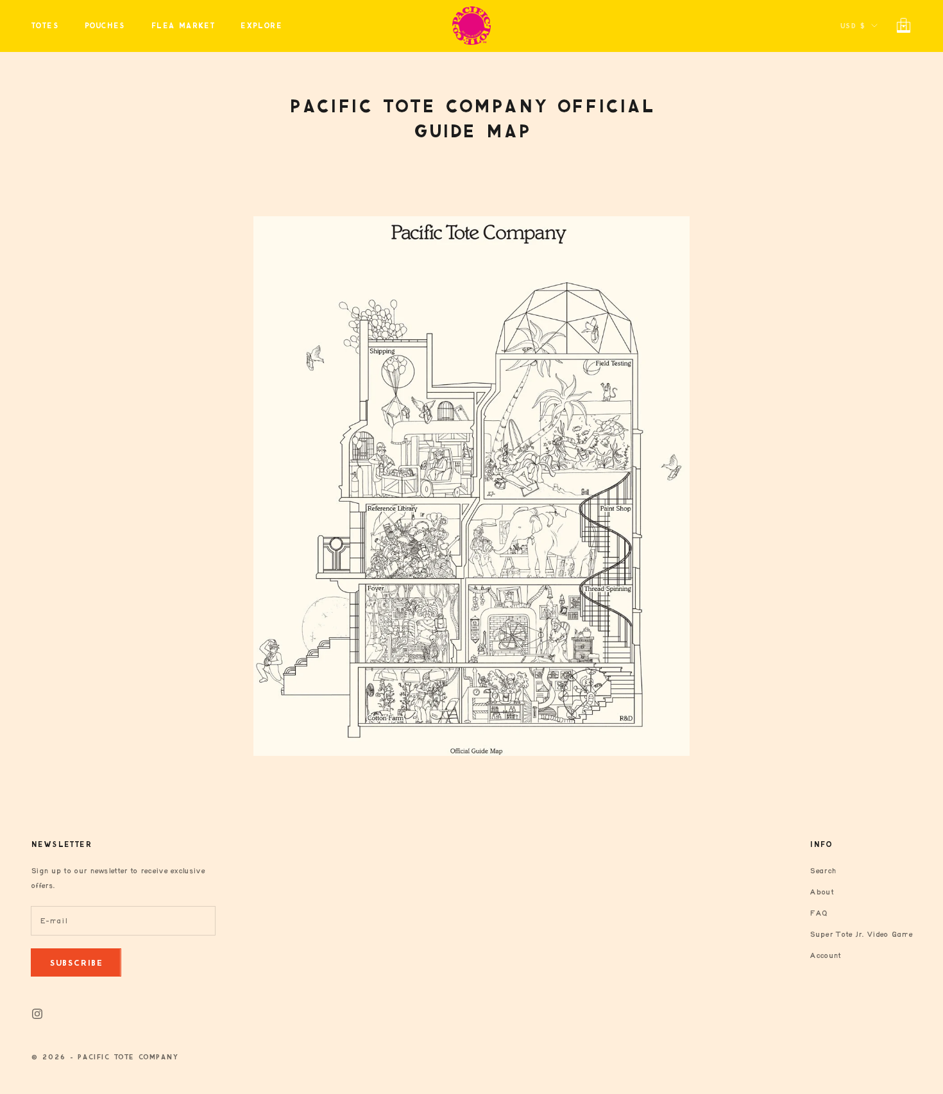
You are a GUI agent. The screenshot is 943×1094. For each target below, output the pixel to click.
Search (823, 871)
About (821, 892)
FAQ (818, 913)
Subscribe (76, 962)
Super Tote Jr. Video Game (861, 934)
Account (825, 956)
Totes (44, 25)
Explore (261, 25)
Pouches (104, 25)
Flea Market (182, 25)
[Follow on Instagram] (37, 1013)
